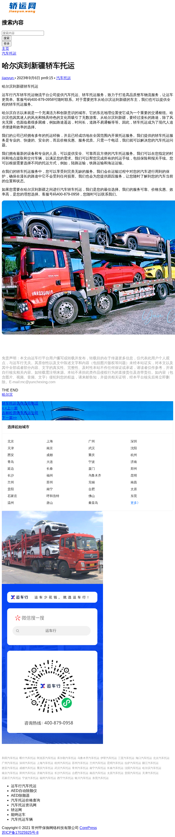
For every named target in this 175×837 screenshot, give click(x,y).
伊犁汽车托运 (108, 758)
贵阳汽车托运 (133, 773)
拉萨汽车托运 (133, 763)
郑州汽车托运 (27, 773)
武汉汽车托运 (62, 768)
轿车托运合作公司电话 (20, 403)
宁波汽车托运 (30, 778)
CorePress (88, 828)
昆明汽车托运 (115, 763)
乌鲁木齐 (94, 475)
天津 (11, 448)
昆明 (134, 475)
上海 (49, 441)
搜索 (7, 38)
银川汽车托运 (83, 778)
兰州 (11, 482)
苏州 (49, 482)
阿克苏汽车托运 (46, 758)
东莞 (134, 496)
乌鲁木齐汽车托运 (88, 758)
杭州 (134, 455)
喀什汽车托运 (27, 758)
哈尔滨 (7, 394)
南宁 (49, 489)
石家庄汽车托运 (11, 778)
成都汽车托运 (27, 768)
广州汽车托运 (10, 763)
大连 (49, 462)
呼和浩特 (52, 496)
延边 (11, 468)
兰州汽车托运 (98, 763)
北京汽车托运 (161, 758)
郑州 (134, 468)
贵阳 (11, 489)
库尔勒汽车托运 (66, 758)
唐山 (49, 503)
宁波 (91, 462)
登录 (7, 43)
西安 (11, 455)
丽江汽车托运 (150, 763)
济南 (134, 462)
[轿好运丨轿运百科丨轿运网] (23, 12)
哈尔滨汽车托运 (151, 768)
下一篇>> (9, 418)
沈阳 (134, 448)
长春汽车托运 (115, 768)
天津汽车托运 (150, 773)
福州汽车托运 (48, 778)
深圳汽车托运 (27, 763)
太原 (134, 489)
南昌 (134, 482)
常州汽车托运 (80, 768)
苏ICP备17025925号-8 (20, 832)
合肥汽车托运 (80, 773)
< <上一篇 (10, 408)
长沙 (11, 475)
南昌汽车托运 (98, 773)
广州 (91, 441)
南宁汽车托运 (98, 768)
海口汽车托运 (144, 758)
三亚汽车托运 (126, 758)
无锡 (91, 482)
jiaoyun (8, 78)
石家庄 (12, 496)
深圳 (134, 441)
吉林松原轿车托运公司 (20, 413)
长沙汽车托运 (62, 773)
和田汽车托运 (10, 758)
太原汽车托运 (115, 773)
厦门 (91, 468)
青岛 (11, 462)
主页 (5, 49)
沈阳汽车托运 (133, 768)
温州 (11, 503)
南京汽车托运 (10, 773)
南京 (49, 448)
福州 (49, 475)
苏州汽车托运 (80, 763)
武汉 (91, 448)
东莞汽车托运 (100, 778)
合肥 (91, 489)
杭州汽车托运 (62, 763)
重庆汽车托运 (45, 768)
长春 (49, 468)
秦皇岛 (93, 503)
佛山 (91, 496)
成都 (49, 455)
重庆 (91, 455)
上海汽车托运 (45, 763)
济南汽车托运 (45, 773)
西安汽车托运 (10, 768)
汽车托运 (9, 53)
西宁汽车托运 (65, 778)
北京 (11, 441)
